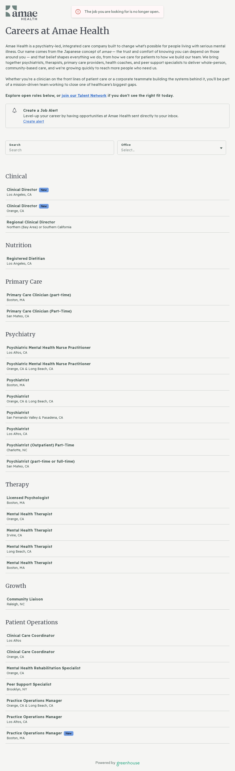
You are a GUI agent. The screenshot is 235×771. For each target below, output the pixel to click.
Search (14, 145)
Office (126, 145)
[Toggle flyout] (221, 148)
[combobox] (121, 149)
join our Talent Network (84, 95)
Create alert (33, 121)
